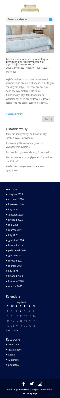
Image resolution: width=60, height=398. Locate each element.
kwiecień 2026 (16, 204)
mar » (15, 330)
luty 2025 (13, 235)
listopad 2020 (15, 275)
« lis (8, 330)
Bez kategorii (15, 349)
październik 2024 (17, 250)
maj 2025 (13, 224)
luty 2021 (13, 270)
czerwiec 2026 (16, 199)
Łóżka (11, 354)
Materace (11, 71)
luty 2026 (13, 209)
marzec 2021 (15, 265)
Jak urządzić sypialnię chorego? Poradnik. (28, 152)
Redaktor (30, 67)
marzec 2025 (15, 229)
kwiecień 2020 (16, 281)
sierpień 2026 (15, 194)
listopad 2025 (15, 219)
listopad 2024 (15, 245)
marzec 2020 (15, 286)
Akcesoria (13, 344)
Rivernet (24, 389)
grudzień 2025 (16, 214)
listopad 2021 (15, 260)
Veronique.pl (30, 393)
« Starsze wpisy (14, 113)
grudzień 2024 (16, 240)
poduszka (13, 364)
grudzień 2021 (16, 255)
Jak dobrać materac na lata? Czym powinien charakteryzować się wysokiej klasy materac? (27, 61)
